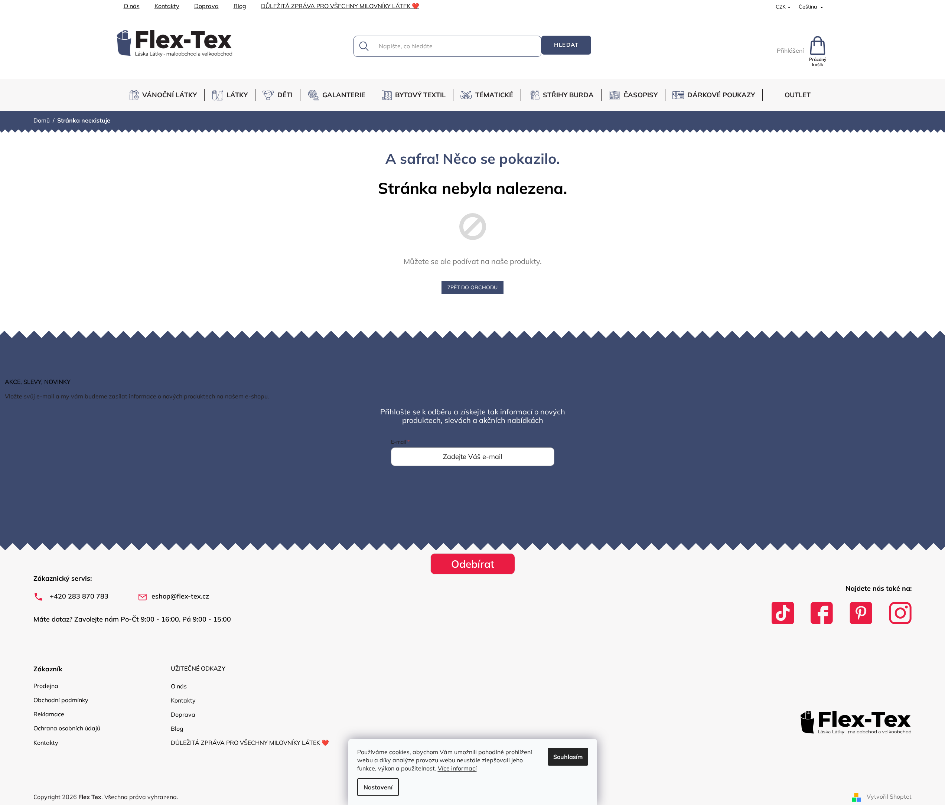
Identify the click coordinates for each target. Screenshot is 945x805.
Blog (240, 6)
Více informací (457, 768)
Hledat (566, 44)
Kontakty (166, 6)
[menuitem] (165, 95)
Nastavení (378, 787)
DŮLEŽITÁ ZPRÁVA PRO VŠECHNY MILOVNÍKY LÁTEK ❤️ (340, 6)
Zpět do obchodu (472, 287)
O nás (132, 6)
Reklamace (48, 714)
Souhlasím (568, 756)
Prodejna (45, 686)
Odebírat (472, 563)
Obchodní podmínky (60, 700)
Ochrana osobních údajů (66, 728)
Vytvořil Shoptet (889, 796)
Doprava (206, 6)
